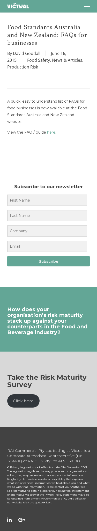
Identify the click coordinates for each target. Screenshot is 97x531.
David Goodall (26, 53)
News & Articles (67, 60)
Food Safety (38, 60)
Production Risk (22, 67)
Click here (23, 400)
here (51, 132)
